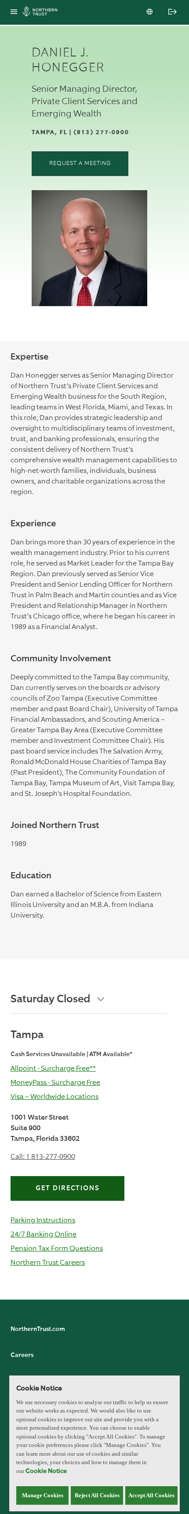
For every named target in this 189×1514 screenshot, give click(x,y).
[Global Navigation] (14, 12)
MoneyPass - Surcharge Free (55, 1082)
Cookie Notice (46, 1471)
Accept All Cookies (151, 1495)
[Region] (150, 12)
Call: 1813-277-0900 (43, 1156)
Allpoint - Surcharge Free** (53, 1068)
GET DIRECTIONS (68, 1188)
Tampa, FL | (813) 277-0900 (81, 132)
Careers (22, 1355)
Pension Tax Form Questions (57, 1248)
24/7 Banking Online (43, 1234)
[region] (94, 1443)
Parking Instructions (43, 1220)
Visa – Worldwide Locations (54, 1096)
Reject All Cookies (97, 1495)
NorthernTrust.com (38, 1329)
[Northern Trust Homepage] (42, 12)
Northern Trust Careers (48, 1262)
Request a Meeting (80, 163)
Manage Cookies (42, 1495)
